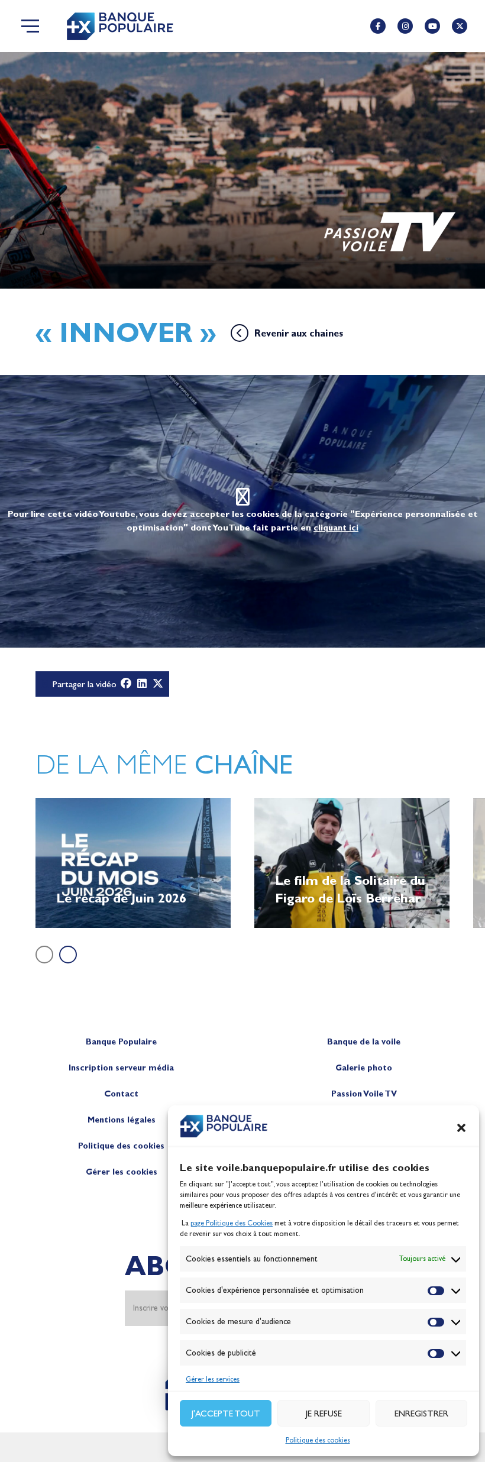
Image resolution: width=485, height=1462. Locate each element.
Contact (121, 1094)
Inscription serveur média (121, 1068)
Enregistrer (421, 1413)
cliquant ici (335, 528)
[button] (461, 1128)
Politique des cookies (318, 1440)
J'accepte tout (226, 1413)
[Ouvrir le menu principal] (30, 26)
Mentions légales (122, 1120)
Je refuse (324, 1413)
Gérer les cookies (121, 1172)
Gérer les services (213, 1379)
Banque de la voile (363, 1042)
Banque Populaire (121, 1042)
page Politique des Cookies (231, 1223)
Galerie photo (363, 1068)
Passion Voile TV (364, 1094)
